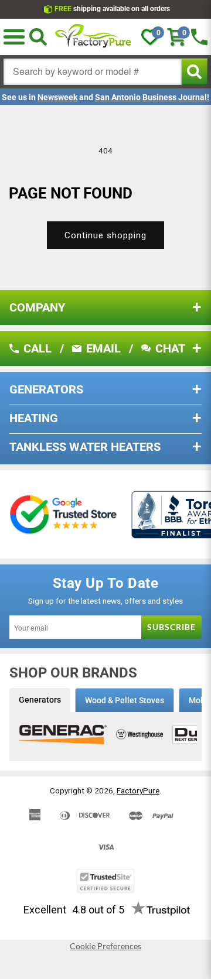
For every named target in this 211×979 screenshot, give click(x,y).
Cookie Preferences (105, 946)
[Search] (38, 37)
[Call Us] (199, 37)
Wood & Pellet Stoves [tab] (124, 700)
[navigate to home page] (93, 37)
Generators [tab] (40, 699)
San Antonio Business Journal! (152, 97)
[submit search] (194, 72)
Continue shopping (105, 235)
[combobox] (93, 72)
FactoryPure (138, 790)
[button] (14, 36)
